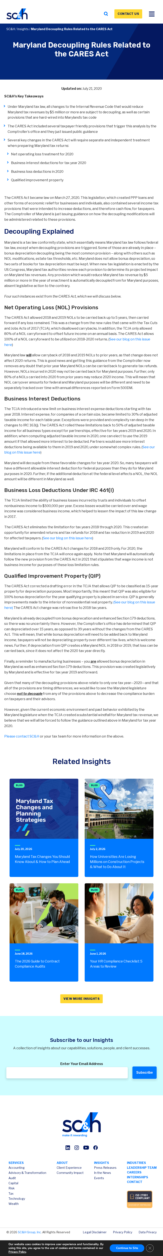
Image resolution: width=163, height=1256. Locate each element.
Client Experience (69, 1167)
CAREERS (134, 1172)
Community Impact (70, 1173)
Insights (23, 29)
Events (99, 1178)
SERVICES (16, 1163)
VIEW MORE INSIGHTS (81, 998)
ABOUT (62, 1163)
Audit (12, 1178)
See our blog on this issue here (67, 538)
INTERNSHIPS (137, 1177)
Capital (13, 1183)
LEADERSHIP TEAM (142, 1167)
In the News (102, 1173)
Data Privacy (148, 1232)
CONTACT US (128, 13)
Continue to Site (127, 1248)
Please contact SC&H (21, 736)
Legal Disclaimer (95, 1232)
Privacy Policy (122, 1232)
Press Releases (105, 1167)
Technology (16, 1198)
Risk (11, 1188)
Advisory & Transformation (27, 1173)
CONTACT (134, 1182)
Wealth (13, 1203)
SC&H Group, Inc (29, 1232)
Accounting (16, 1167)
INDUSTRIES (136, 1163)
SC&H (10, 29)
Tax (11, 1193)
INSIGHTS (101, 1163)
